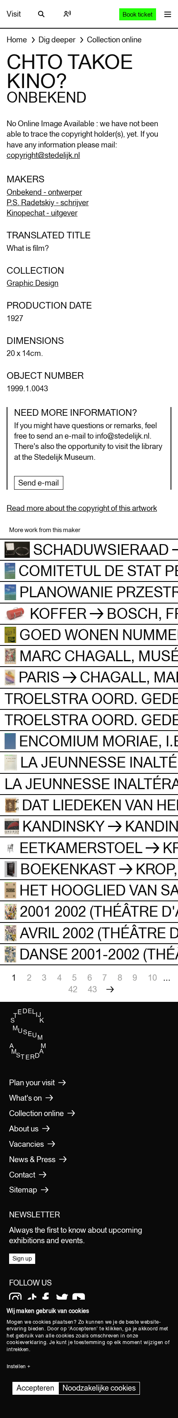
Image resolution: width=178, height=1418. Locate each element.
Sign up (22, 1258)
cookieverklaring (26, 1342)
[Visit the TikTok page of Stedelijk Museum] (32, 1299)
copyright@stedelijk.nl (43, 154)
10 (152, 977)
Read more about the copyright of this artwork (82, 508)
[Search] (41, 14)
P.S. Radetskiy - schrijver (48, 202)
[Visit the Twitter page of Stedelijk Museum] (62, 1299)
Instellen (16, 1366)
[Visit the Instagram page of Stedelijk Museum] (15, 1299)
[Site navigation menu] (165, 14)
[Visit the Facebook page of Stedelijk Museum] (45, 1299)
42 (72, 989)
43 (92, 989)
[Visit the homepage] (27, 1058)
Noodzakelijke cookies (99, 1388)
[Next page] (110, 989)
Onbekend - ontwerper (44, 191)
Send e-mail (38, 482)
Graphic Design (32, 282)
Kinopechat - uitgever (42, 212)
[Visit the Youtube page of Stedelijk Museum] (78, 1299)
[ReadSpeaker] (67, 14)
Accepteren (35, 1388)
